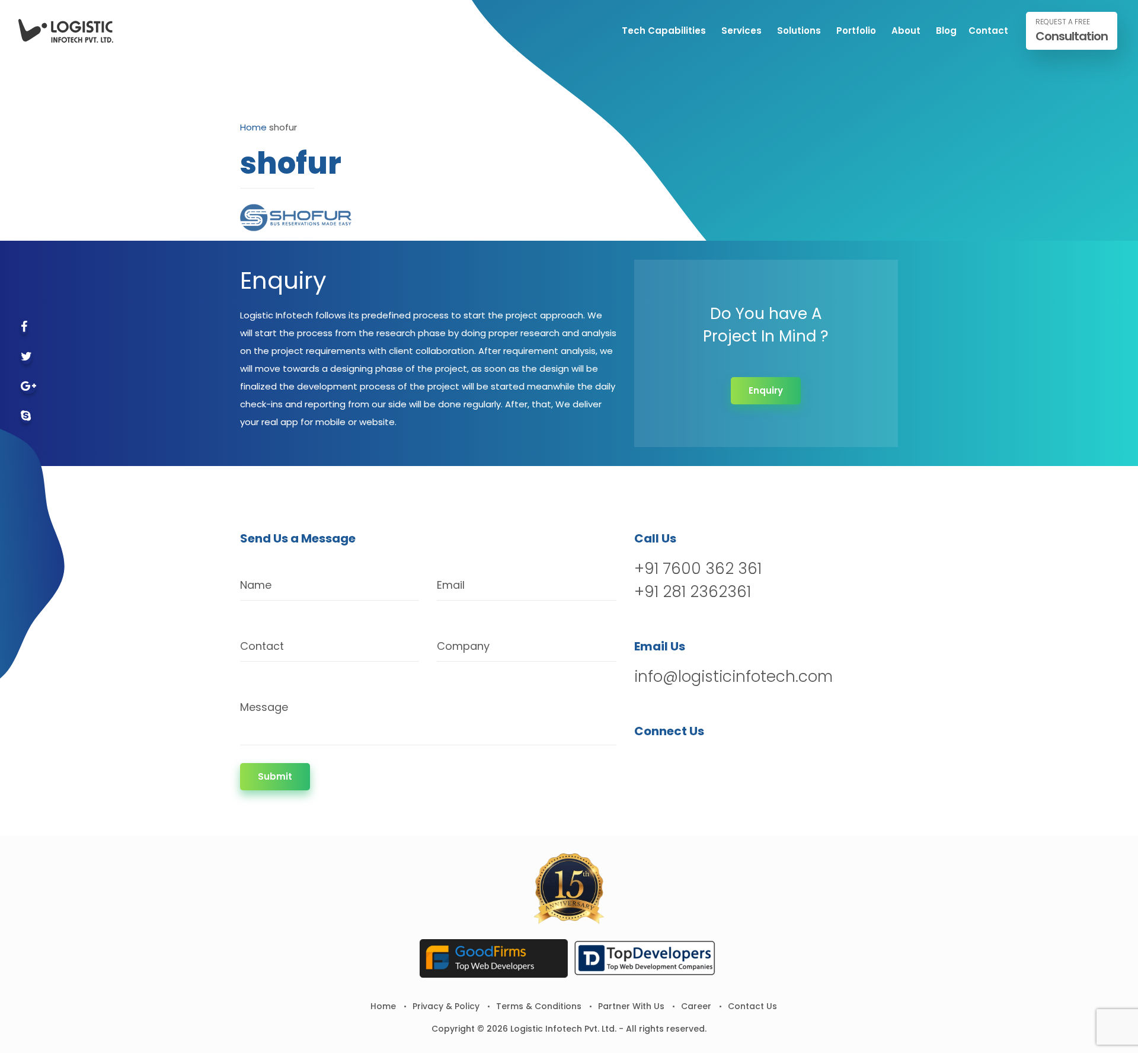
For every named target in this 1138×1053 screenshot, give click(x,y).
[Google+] (28, 387)
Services (741, 30)
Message (264, 707)
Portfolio (856, 30)
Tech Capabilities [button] (664, 30)
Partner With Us (631, 1006)
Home (253, 127)
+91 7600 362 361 (698, 568)
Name (255, 584)
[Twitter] (26, 357)
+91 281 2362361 (692, 591)
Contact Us (752, 1006)
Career (696, 1006)
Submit (275, 776)
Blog (946, 30)
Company (463, 646)
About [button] (905, 30)
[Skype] (26, 416)
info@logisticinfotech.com (733, 676)
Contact (988, 30)
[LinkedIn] (706, 761)
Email (451, 584)
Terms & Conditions (538, 1006)
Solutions (799, 30)
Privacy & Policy (446, 1006)
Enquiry (766, 390)
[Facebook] (24, 327)
